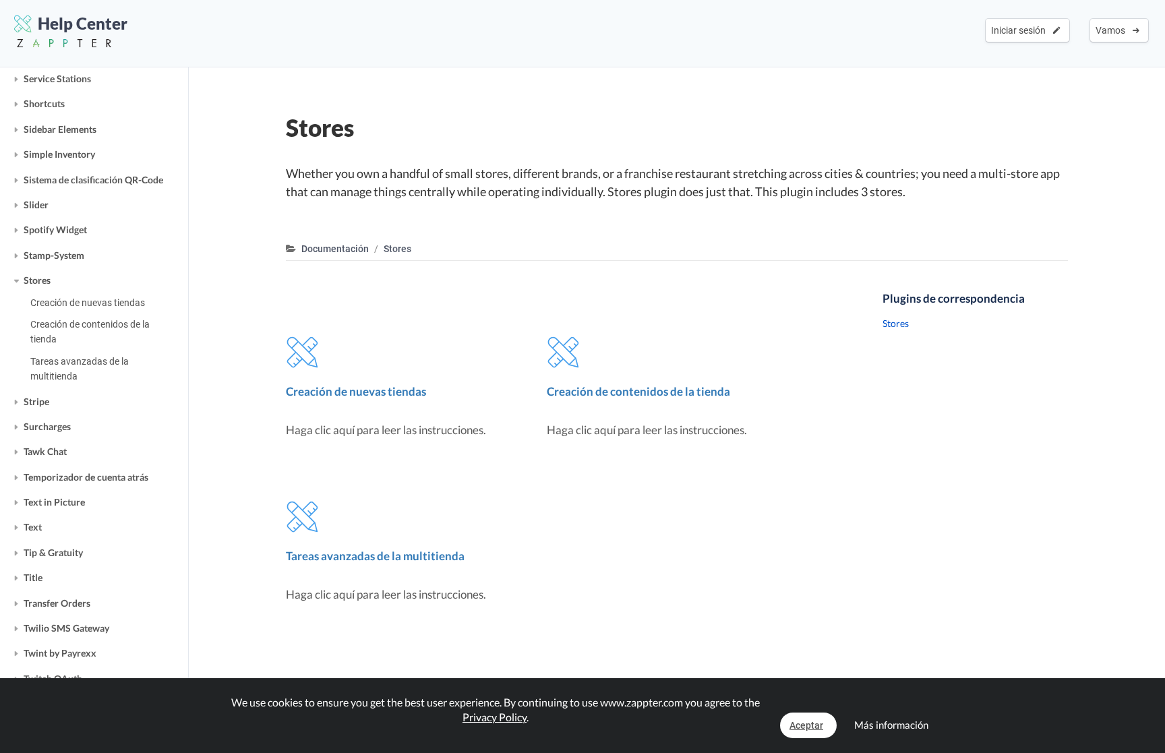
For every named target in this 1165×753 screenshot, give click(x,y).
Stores (37, 280)
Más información (891, 725)
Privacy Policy (494, 717)
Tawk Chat (45, 451)
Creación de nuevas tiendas (87, 302)
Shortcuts (44, 103)
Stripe (36, 401)
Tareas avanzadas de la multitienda (79, 369)
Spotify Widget (55, 229)
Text (33, 527)
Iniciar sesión (1020, 30)
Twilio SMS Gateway (66, 628)
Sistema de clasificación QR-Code (93, 179)
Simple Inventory (59, 154)
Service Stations (57, 78)
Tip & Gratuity (53, 552)
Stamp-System (54, 255)
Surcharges (47, 426)
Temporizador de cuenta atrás (86, 477)
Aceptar (806, 725)
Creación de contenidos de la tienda (90, 331)
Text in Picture (54, 502)
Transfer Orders (57, 603)
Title (33, 577)
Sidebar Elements (60, 129)
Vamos (1112, 30)
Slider (36, 204)
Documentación (335, 248)
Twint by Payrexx (60, 653)
